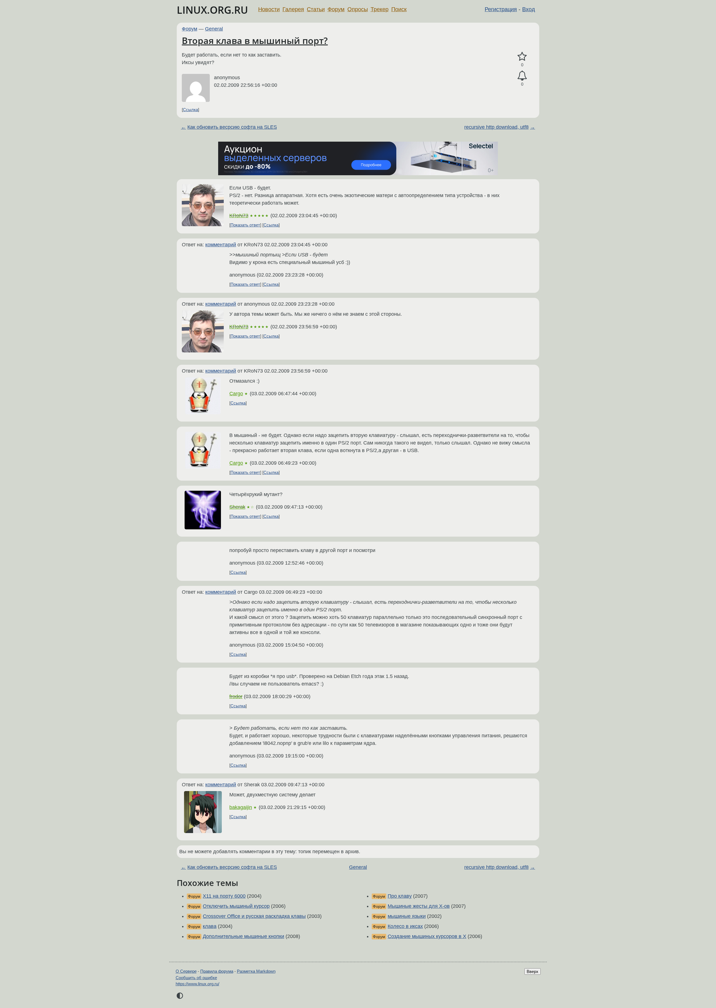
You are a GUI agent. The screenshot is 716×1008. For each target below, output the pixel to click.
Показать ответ (245, 225)
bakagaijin (240, 807)
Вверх (532, 971)
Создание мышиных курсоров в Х (427, 936)
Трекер (379, 9)
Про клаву (400, 896)
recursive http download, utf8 (496, 127)
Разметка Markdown (256, 971)
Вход (528, 9)
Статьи (316, 9)
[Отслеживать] (522, 75)
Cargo (236, 393)
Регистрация (501, 9)
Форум (336, 9)
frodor (235, 696)
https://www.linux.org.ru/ (197, 983)
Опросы (357, 9)
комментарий (220, 244)
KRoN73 (238, 215)
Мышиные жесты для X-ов (419, 906)
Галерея (293, 9)
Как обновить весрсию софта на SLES (232, 127)
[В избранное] (522, 56)
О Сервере (186, 971)
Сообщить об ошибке (196, 977)
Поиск (399, 9)
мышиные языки (407, 916)
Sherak (237, 507)
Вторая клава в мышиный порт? (255, 40)
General (214, 29)
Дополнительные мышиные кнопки (243, 936)
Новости (269, 9)
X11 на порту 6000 (224, 896)
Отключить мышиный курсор (236, 906)
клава (209, 926)
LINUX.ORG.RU (212, 10)
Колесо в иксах (405, 926)
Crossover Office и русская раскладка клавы (254, 916)
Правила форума (216, 971)
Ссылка (190, 109)
